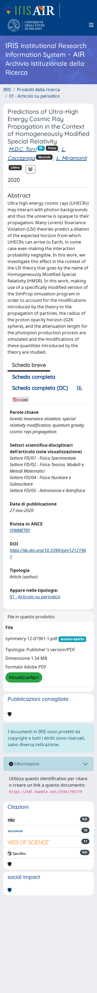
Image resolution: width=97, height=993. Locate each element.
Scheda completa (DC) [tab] (40, 387)
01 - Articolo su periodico (34, 96)
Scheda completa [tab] (33, 376)
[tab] (79, 388)
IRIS (7, 90)
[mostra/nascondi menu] (91, 25)
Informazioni (26, 763)
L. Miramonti (71, 158)
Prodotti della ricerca (38, 90)
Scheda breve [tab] (29, 364)
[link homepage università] (26, 25)
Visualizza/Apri (24, 677)
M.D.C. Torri (22, 149)
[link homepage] (31, 10)
